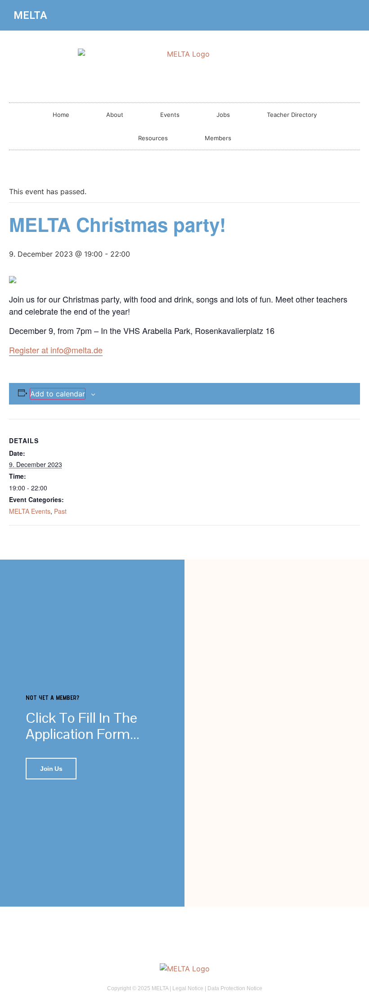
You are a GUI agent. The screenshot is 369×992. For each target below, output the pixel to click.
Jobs (223, 114)
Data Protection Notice (234, 988)
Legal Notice (187, 988)
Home (61, 114)
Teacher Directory (292, 114)
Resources (153, 138)
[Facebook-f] (334, 15)
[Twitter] (349, 15)
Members (218, 138)
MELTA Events (29, 511)
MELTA (30, 15)
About (114, 114)
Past (60, 511)
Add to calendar (57, 393)
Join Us (51, 768)
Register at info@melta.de (56, 350)
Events (170, 114)
